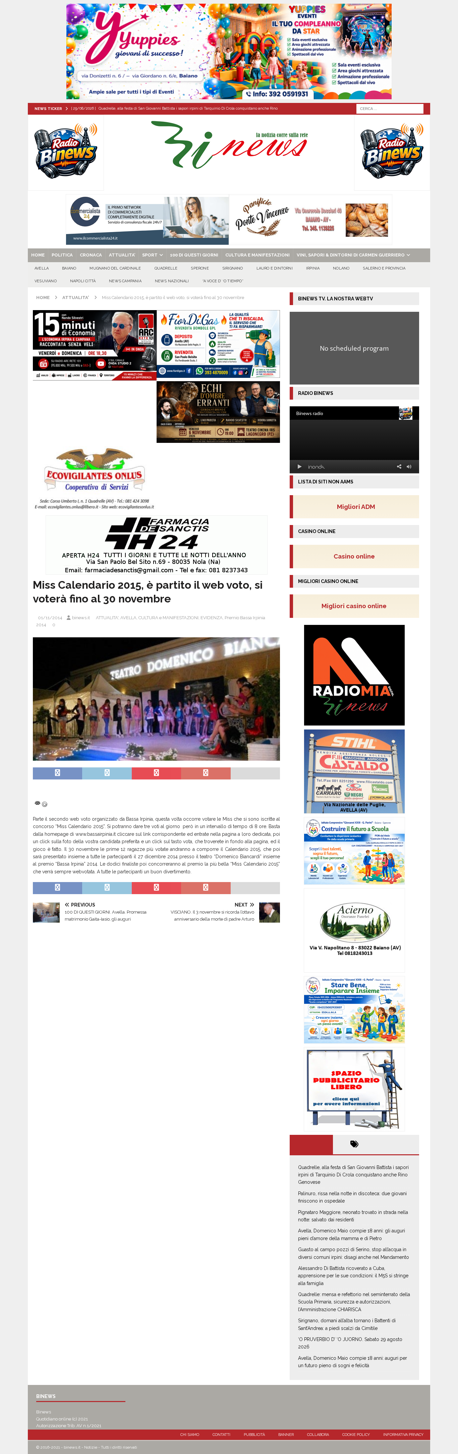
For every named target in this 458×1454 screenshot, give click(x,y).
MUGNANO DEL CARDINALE (115, 268)
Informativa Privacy (403, 1435)
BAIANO (69, 268)
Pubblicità (254, 1435)
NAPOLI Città (83, 281)
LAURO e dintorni (274, 268)
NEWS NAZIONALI (172, 281)
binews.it (81, 617)
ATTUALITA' (107, 617)
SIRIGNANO (232, 268)
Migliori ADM (356, 506)
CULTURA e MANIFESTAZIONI (257, 254)
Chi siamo (189, 1435)
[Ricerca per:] (389, 108)
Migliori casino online (356, 605)
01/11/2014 (50, 617)
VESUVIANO (46, 281)
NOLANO (341, 268)
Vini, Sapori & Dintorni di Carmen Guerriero (351, 254)
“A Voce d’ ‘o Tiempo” (223, 281)
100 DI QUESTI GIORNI (194, 254)
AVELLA (42, 268)
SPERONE (200, 268)
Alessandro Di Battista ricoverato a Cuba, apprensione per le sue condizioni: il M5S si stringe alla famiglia (353, 1276)
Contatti (221, 1435)
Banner (286, 1435)
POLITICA (62, 254)
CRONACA (91, 254)
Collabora (318, 1435)
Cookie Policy (356, 1435)
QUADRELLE (166, 268)
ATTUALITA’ (122, 254)
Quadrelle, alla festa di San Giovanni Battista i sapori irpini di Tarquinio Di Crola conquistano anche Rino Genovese (353, 1175)
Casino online (356, 556)
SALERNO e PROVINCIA (384, 268)
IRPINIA (313, 268)
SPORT (150, 254)
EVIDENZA (212, 617)
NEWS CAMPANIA (125, 281)
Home (38, 254)
